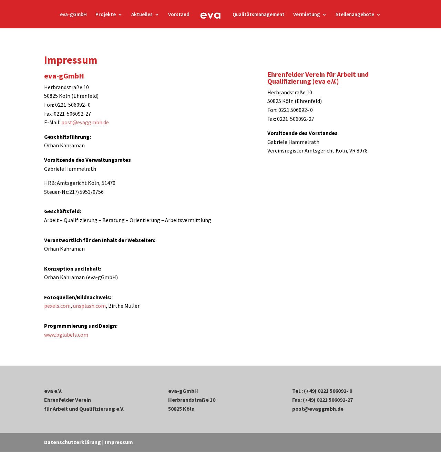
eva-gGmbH (73, 15)
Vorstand (178, 15)
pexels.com (57, 305)
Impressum (119, 442)
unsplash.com (89, 305)
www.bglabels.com (66, 334)
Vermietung (306, 15)
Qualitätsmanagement (259, 15)
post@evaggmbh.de (85, 122)
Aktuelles (142, 15)
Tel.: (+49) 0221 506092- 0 (322, 390)
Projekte (105, 15)
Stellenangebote (355, 15)
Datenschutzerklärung (72, 442)
